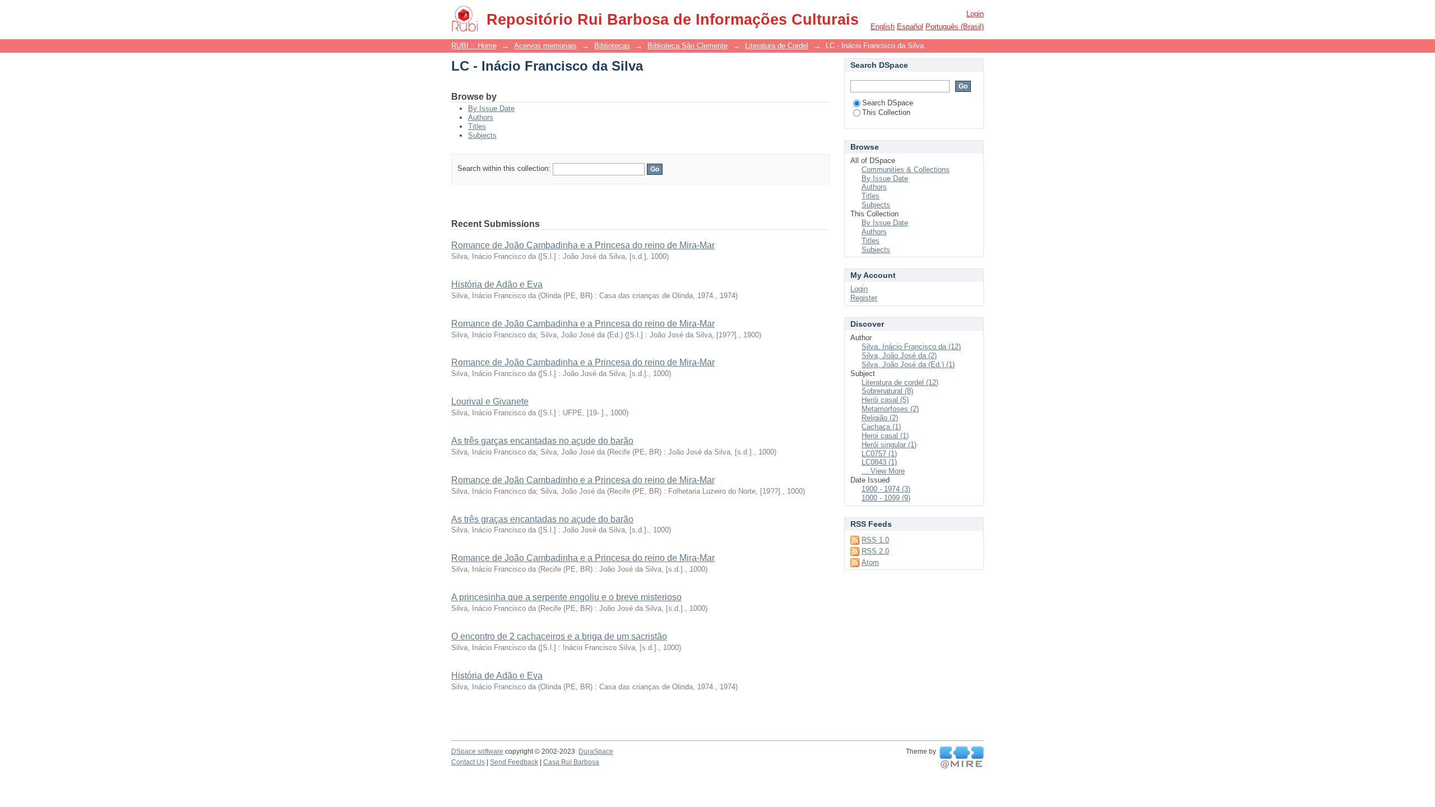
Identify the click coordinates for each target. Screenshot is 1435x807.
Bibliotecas (612, 45)
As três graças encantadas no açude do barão (542, 519)
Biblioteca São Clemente (687, 45)
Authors (480, 117)
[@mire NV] (961, 758)
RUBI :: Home (474, 45)
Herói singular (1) (889, 444)
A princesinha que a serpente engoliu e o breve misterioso (566, 597)
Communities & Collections (906, 169)
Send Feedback (514, 762)
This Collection (886, 112)
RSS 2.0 (875, 551)
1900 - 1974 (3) (886, 489)
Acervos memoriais (545, 45)
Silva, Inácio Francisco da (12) (911, 346)
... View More (883, 471)
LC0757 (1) (879, 453)
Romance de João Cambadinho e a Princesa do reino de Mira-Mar (583, 480)
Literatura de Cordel (776, 45)
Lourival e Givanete (490, 401)
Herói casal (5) (885, 400)
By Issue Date (491, 108)
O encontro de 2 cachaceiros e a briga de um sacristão (559, 636)
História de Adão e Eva (497, 284)
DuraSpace (595, 751)
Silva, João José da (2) (899, 355)
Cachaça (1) (881, 427)
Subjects (482, 135)
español (910, 26)
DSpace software (477, 751)
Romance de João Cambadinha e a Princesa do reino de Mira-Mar (583, 245)
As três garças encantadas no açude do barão (542, 441)
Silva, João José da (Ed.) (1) (908, 364)
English (883, 26)
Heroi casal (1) (885, 436)
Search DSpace (887, 103)
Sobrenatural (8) (887, 391)
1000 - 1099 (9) (886, 498)
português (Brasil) (954, 26)
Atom (870, 562)
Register (863, 298)
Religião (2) (880, 418)
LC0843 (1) (879, 462)
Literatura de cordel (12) (900, 382)
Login (975, 14)
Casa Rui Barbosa (571, 762)
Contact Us (468, 762)
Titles (477, 126)
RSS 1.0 (875, 540)
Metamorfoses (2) (890, 409)
